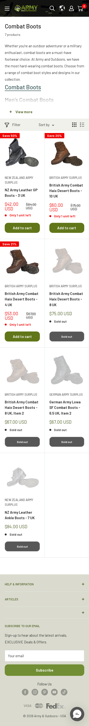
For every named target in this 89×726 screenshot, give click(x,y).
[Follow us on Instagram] (35, 691)
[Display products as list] (82, 125)
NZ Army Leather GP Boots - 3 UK (21, 193)
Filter (16, 125)
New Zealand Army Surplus (19, 180)
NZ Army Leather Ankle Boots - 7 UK (20, 515)
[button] (77, 714)
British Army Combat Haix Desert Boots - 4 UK (21, 299)
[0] (80, 8)
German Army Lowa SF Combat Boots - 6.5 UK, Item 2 (65, 407)
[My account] (71, 8)
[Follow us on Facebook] (25, 691)
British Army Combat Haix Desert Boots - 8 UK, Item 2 (21, 407)
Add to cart (22, 228)
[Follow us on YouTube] (54, 691)
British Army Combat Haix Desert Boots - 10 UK (66, 190)
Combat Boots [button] (23, 87)
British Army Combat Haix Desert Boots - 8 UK (66, 299)
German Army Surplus (66, 394)
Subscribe (44, 670)
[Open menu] (7, 9)
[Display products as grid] (74, 125)
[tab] (44, 87)
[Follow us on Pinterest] (44, 691)
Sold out (66, 336)
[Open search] (52, 8)
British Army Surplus (65, 178)
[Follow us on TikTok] (64, 691)
